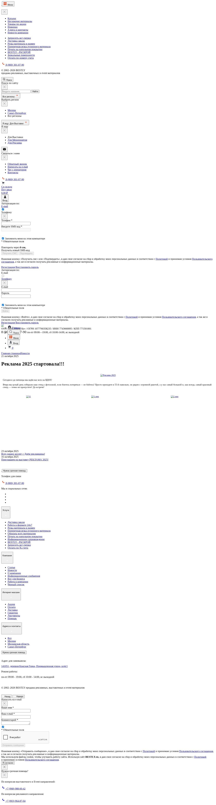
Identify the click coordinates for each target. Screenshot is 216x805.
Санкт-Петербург (17, 113)
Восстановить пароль (27, 267)
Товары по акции (17, 24)
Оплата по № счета (18, 547)
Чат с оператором (17, 169)
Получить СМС (10, 253)
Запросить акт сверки (19, 38)
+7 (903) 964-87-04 (15, 801)
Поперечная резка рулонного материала (29, 46)
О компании (14, 573)
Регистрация (8, 267)
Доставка (13, 610)
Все (10, 638)
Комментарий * (9, 720)
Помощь (12, 618)
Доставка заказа (16, 41)
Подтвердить (26, 253)
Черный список (16, 584)
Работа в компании (18, 581)
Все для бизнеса (16, 578)
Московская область (18, 644)
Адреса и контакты (18, 29)
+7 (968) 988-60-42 (15, 788)
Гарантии (13, 612)
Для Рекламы (15, 142)
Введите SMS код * (11, 226)
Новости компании (18, 32)
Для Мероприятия (17, 140)
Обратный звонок (17, 164)
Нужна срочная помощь (14, 471)
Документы (14, 615)
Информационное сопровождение (26, 539)
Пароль (5, 293)
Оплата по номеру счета (21, 58)
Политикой (162, 259)
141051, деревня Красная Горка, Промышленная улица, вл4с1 (34, 666)
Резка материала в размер (21, 43)
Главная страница (10, 353)
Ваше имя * (7, 707)
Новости (25, 353)
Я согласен (8, 763)
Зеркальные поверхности (21, 55)
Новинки (13, 27)
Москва (12, 110)
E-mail (4, 206)
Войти (5, 311)
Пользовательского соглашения (179, 317)
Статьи (11, 567)
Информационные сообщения (24, 576)
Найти (35, 91)
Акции (11, 604)
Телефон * (6, 220)
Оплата (11, 607)
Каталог (12, 18)
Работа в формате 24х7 (20, 525)
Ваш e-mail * (8, 713)
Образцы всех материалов (22, 533)
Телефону (6, 278)
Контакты (13, 172)
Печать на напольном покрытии (25, 49)
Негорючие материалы (20, 21)
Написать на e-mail (18, 166)
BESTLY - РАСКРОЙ (19, 52)
